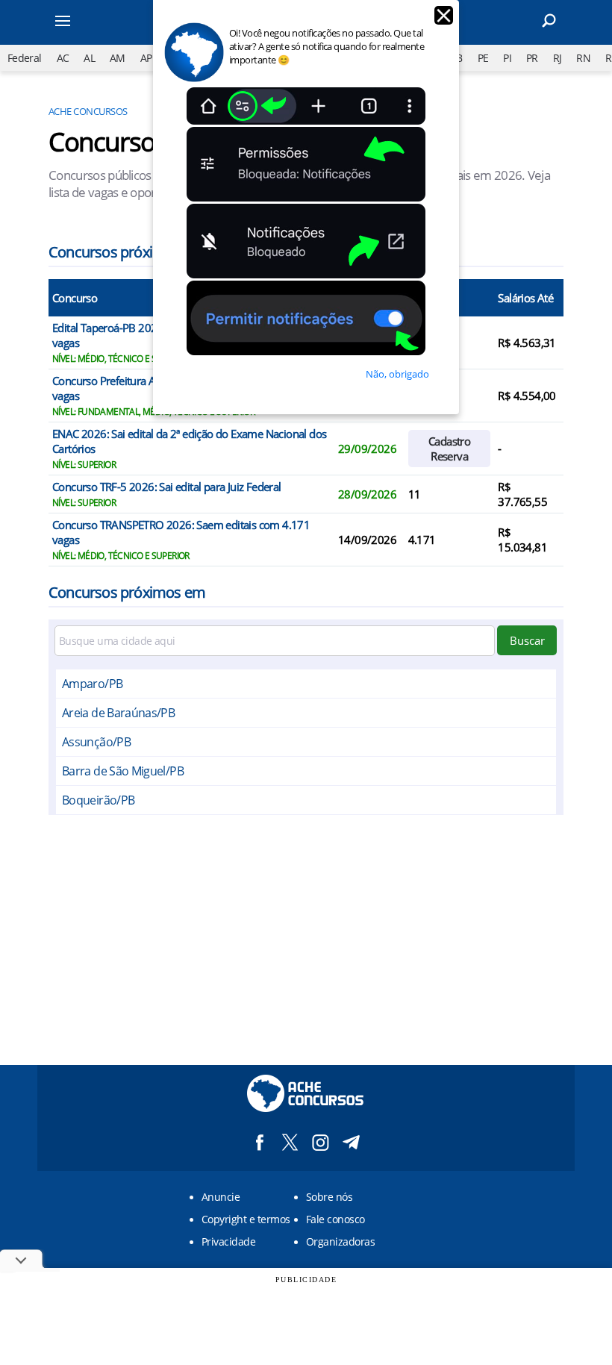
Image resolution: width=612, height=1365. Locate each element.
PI (507, 58)
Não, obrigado (397, 374)
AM (117, 58)
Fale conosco (335, 1219)
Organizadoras (340, 1241)
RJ (557, 58)
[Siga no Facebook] (259, 1142)
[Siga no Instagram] (320, 1142)
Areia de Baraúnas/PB (118, 713)
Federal (24, 58)
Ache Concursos (88, 111)
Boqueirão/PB (98, 800)
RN (583, 58)
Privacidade (228, 1241)
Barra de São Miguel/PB (123, 771)
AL (89, 58)
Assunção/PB (96, 742)
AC (63, 58)
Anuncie (221, 1197)
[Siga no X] (290, 1142)
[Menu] (82, 22)
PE (483, 58)
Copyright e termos (246, 1219)
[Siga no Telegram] (351, 1142)
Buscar (527, 640)
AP (146, 58)
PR (532, 58)
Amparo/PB (92, 683)
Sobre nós (329, 1197)
